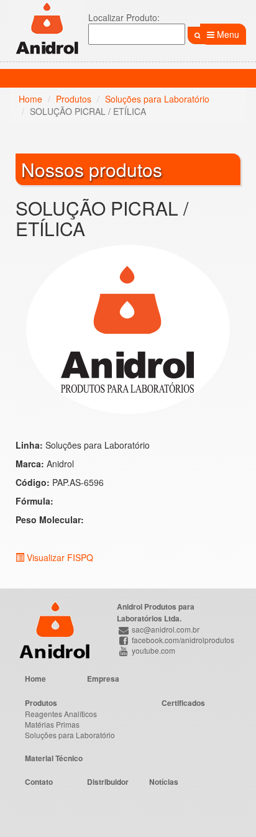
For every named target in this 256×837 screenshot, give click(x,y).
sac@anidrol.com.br (164, 629)
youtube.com (152, 650)
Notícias (163, 781)
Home (30, 99)
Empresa (103, 678)
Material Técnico (54, 758)
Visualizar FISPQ (58, 557)
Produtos (73, 99)
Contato (39, 781)
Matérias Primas (52, 724)
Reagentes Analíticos (61, 713)
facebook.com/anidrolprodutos (182, 639)
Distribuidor (108, 781)
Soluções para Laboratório (157, 99)
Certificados (183, 702)
